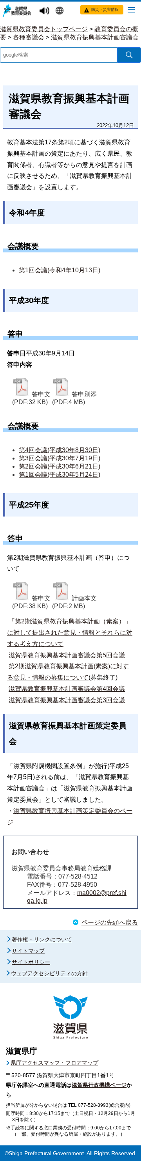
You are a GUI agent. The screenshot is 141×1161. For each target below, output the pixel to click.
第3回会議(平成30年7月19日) (59, 458)
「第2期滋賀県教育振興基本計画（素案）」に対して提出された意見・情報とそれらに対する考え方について (69, 632)
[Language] (60, 11)
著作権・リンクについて (42, 939)
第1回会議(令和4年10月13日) (59, 270)
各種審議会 (28, 37)
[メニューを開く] (131, 9)
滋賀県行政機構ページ (99, 1085)
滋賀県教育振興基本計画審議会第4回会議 (67, 688)
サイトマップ (28, 951)
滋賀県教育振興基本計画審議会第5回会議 (67, 655)
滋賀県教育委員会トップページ (44, 29)
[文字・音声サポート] (45, 11)
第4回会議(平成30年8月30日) (59, 450)
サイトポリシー (31, 962)
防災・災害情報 (105, 9)
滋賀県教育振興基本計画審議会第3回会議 (67, 700)
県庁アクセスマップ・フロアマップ (54, 1063)
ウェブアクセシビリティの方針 (49, 973)
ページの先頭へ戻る (109, 922)
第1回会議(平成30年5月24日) (59, 474)
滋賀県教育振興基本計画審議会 (95, 37)
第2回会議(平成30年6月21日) (59, 466)
